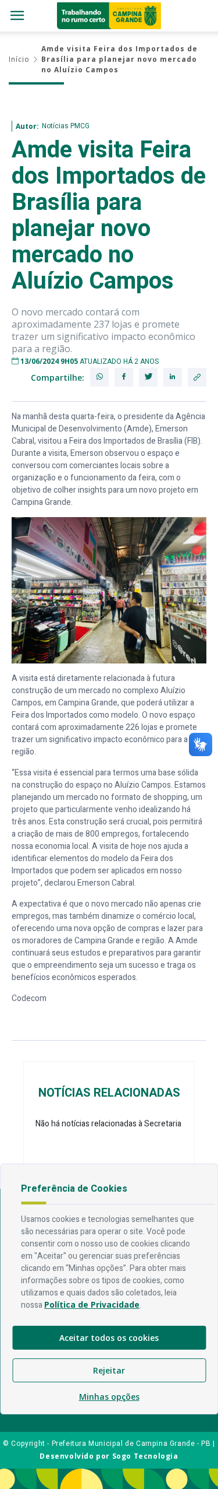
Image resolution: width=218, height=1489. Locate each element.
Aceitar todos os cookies (109, 1337)
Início (19, 59)
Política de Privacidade (92, 1304)
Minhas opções (109, 1396)
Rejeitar (109, 1370)
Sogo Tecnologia (145, 1456)
